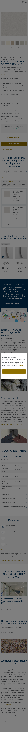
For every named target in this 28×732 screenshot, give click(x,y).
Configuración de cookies (14, 375)
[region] (14, 366)
